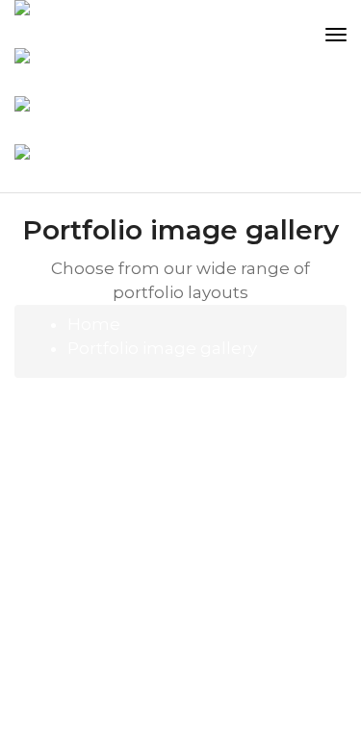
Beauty (233, 408)
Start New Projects (107, 591)
